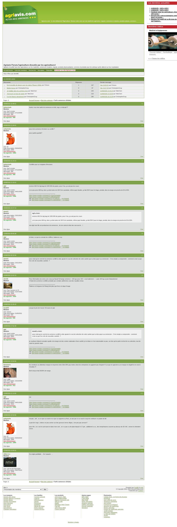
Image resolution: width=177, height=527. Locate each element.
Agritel (57, 503)
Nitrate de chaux (39, 506)
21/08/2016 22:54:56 (9, 415)
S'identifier (49, 70)
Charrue (36, 498)
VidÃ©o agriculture (87, 504)
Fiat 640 (57, 506)
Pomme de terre (39, 509)
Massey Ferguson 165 (62, 500)
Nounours (7, 365)
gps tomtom (107, 503)
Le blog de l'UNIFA (109, 514)
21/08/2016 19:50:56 (9, 361)
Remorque (37, 503)
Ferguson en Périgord (111, 504)
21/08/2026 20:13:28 (106, 96)
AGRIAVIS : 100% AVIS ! (160, 8)
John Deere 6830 (60, 507)
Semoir (36, 501)
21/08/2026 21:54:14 (106, 91)
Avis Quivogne (8, 503)
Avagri (106, 515)
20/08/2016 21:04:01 (9, 125)
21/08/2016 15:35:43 (9, 304)
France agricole (60, 509)
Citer (141, 121)
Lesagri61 (107, 517)
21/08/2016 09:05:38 (9, 233)
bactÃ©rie (107, 498)
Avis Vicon (6, 506)
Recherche (32, 70)
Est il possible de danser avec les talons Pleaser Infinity (24, 85)
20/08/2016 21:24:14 (9, 161)
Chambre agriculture (9, 509)
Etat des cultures (46, 100)
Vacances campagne (110, 501)
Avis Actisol (7, 504)
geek (141, 487)
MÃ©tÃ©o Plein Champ (62, 504)
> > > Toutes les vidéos (156, 58)
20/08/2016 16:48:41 (9, 103)
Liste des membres (21, 70)
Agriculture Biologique (110, 512)
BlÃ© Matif (85, 497)
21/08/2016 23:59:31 (9, 450)
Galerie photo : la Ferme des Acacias (115, 497)
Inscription (41, 70)
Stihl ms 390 (58, 501)
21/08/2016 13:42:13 (9, 275)
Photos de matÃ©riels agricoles (113, 509)
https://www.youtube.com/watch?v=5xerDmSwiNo (45, 195)
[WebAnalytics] (88, 526)
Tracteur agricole (39, 497)
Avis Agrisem (7, 507)
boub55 (6, 308)
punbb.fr (140, 490)
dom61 (6, 211)
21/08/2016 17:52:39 (9, 326)
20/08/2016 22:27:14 (9, 208)
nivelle (5, 279)
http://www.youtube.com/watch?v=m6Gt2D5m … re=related (50, 200)
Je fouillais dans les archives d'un (17, 91)
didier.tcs (6, 454)
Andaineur (37, 504)
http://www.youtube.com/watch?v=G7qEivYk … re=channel (50, 198)
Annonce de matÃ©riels (111, 506)
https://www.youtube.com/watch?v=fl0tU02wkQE (44, 197)
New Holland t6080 (61, 498)
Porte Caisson (38, 507)
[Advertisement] (73, 44)
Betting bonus (11, 88)
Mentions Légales (73, 522)
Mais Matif (85, 500)
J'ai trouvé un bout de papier (15, 94)
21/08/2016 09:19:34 (9, 255)
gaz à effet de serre (110, 500)
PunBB (136, 487)
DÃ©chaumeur (39, 500)
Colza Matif (85, 498)
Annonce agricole (87, 503)
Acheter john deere (9, 497)
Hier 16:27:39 (104, 88)
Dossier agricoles (87, 506)
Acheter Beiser (8, 500)
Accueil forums (8, 70)
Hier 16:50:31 (104, 85)
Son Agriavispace (9, 116)
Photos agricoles (109, 507)
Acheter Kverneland (9, 501)
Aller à (5, 487)
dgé (4, 186)
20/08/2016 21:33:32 (9, 182)
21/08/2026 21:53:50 (106, 94)
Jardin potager (108, 511)
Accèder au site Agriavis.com (65, 70)
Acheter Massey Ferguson (11, 498)
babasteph (7, 107)
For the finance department (15, 96)
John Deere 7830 (60, 497)
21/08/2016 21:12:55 (9, 393)
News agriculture (87, 501)
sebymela (7, 129)
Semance (85, 507)
